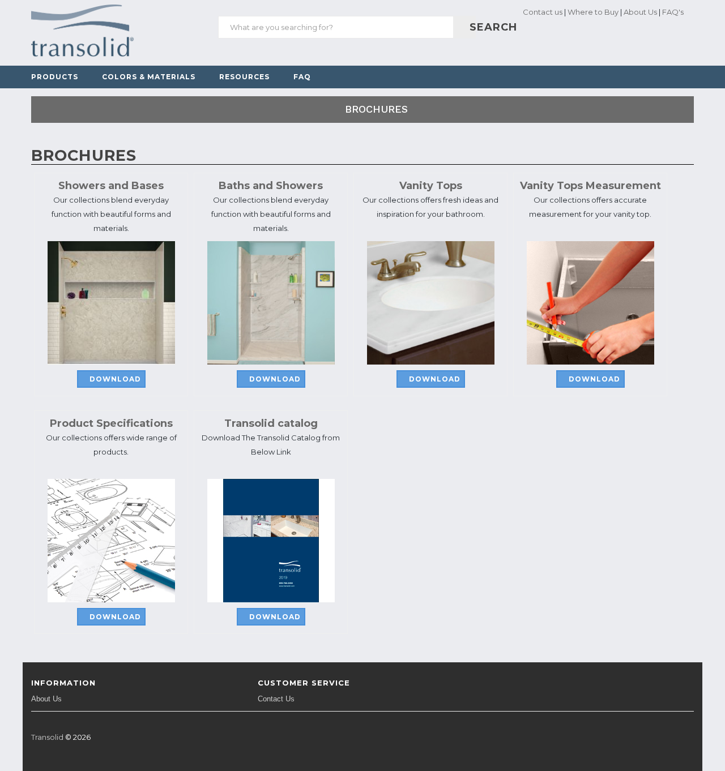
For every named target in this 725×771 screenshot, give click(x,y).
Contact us (541, 11)
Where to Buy (593, 11)
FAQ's (673, 11)
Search (471, 27)
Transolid (47, 737)
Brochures (376, 109)
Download (115, 379)
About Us (640, 11)
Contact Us (276, 699)
